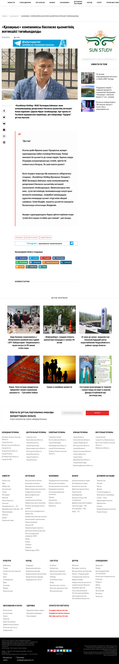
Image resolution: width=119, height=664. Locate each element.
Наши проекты (7, 501)
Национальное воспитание (36, 574)
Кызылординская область (83, 466)
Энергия (6, 619)
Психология (7, 610)
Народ (89, 2)
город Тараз (77, 457)
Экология (99, 596)
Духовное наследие (78, 2)
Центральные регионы (36, 432)
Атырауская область (10, 451)
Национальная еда (33, 571)
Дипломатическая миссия (35, 531)
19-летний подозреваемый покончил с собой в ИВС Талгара (106, 77)
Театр (5, 574)
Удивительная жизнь (11, 625)
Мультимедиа (7, 512)
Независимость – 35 (10, 506)
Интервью (6, 495)
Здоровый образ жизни (35, 610)
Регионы (99, 594)
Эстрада (6, 585)
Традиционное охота (34, 580)
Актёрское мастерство (12, 571)
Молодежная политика (34, 486)
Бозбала (53, 565)
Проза (99, 486)
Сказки (99, 506)
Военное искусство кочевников (79, 499)
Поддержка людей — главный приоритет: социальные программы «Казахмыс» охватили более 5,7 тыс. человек (105, 92)
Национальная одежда (34, 577)
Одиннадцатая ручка (104, 501)
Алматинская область (81, 440)
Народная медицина (34, 613)
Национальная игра (33, 568)
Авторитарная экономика (58, 486)
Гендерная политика (33, 492)
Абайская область (102, 448)
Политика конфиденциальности (25, 659)
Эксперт (5, 503)
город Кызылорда (80, 463)
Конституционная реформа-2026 (32, 535)
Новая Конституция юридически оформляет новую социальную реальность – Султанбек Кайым (23, 390)
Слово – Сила (102, 498)
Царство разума (9, 622)
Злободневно (25, 2)
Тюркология (76, 492)
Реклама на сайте (7, 659)
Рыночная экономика (57, 484)
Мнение (5, 498)
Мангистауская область (11, 445)
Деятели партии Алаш (80, 489)
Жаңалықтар (14, 16)
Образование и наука (12, 606)
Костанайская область (57, 440)
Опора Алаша (102, 512)
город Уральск (7, 442)
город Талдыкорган (80, 443)
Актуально (40, 2)
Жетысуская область (81, 446)
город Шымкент (79, 448)
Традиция (29, 565)
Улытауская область (34, 451)
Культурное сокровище (105, 495)
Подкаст (99, 582)
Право (27, 539)
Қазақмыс (19, 237)
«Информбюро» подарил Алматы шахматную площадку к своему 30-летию (59, 340)
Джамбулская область (81, 460)
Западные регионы (10, 432)
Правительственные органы (36, 517)
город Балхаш (31, 460)
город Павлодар (55, 443)
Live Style (54, 561)
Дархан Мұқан (46, 237)
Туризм (51, 497)
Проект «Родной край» (80, 574)
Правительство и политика (35, 503)
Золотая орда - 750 (79, 506)
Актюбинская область (10, 457)
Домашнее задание (57, 571)
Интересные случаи (57, 585)
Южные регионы (80, 432)
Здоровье (99, 565)
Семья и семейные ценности (59, 387)
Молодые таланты (79, 568)
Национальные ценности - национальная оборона (82, 584)
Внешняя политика (32, 484)
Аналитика (53, 500)
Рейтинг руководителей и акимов (35, 507)
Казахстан (6, 481)
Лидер (98, 568)
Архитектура (8, 591)
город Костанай (55, 437)
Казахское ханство (79, 486)
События (99, 579)
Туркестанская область (82, 451)
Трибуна (28, 547)
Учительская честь (10, 628)
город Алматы (78, 437)
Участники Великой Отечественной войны (80, 592)
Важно (52, 2)
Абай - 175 (76, 512)
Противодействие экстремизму (102, 572)
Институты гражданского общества (35, 513)
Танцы (5, 568)
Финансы (52, 506)
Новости (11, 2)
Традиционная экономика (58, 481)
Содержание (8, 630)
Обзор (98, 585)
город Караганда (32, 446)
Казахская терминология (105, 577)
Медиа (5, 588)
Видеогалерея (77, 580)
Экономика (64, 2)
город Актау (6, 448)
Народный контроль (56, 489)
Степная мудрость (104, 492)
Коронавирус (31, 616)
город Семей (100, 437)
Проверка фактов (78, 588)
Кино (5, 577)
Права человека (31, 522)
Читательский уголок (58, 574)
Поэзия (99, 484)
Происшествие (8, 520)
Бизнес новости (55, 503)
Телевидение (8, 580)
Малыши (75, 565)
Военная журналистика (59, 588)
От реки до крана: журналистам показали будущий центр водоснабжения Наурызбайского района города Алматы (95, 341)
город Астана (31, 437)
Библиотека (101, 503)
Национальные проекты (34, 528)
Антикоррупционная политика (56, 493)
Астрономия (7, 613)
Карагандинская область (35, 448)
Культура (7, 561)
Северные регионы (57, 432)
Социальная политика (33, 500)
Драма (99, 489)
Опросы (5, 515)
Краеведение (77, 495)
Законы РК (29, 525)
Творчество (101, 481)
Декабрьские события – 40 (12, 509)
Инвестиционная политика (35, 489)
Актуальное (6, 489)
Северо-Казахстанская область (57, 453)
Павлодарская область (57, 446)
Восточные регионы (104, 432)
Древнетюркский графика (82, 503)
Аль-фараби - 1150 (79, 509)
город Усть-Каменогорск (105, 440)
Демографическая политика (32, 496)
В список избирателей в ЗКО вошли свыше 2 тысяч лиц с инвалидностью (105, 105)
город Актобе (7, 459)
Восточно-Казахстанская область (105, 444)
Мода (52, 582)
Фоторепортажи (56, 591)
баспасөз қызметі (32, 237)
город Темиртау (32, 457)
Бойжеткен (54, 568)
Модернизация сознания (106, 509)
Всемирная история (79, 484)
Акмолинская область (34, 440)
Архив (4, 518)
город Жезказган (32, 454)
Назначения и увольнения (35, 519)
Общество (6, 486)
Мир (3, 484)
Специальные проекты (80, 577)
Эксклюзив (100, 591)
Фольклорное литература (82, 571)
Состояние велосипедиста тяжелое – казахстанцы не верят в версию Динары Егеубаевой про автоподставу (95, 391)
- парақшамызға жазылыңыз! (44, 243)
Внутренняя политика (33, 481)
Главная (4, 16)
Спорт (99, 2)
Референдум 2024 (32, 550)
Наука (5, 616)
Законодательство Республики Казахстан (80, 597)
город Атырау (7, 454)
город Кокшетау (32, 443)
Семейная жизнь (56, 580)
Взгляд (98, 588)
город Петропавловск (57, 448)
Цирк (5, 582)
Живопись (7, 565)
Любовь (53, 577)
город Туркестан (79, 454)
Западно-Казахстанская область (11, 438)
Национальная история (81, 481)
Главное (28, 545)
